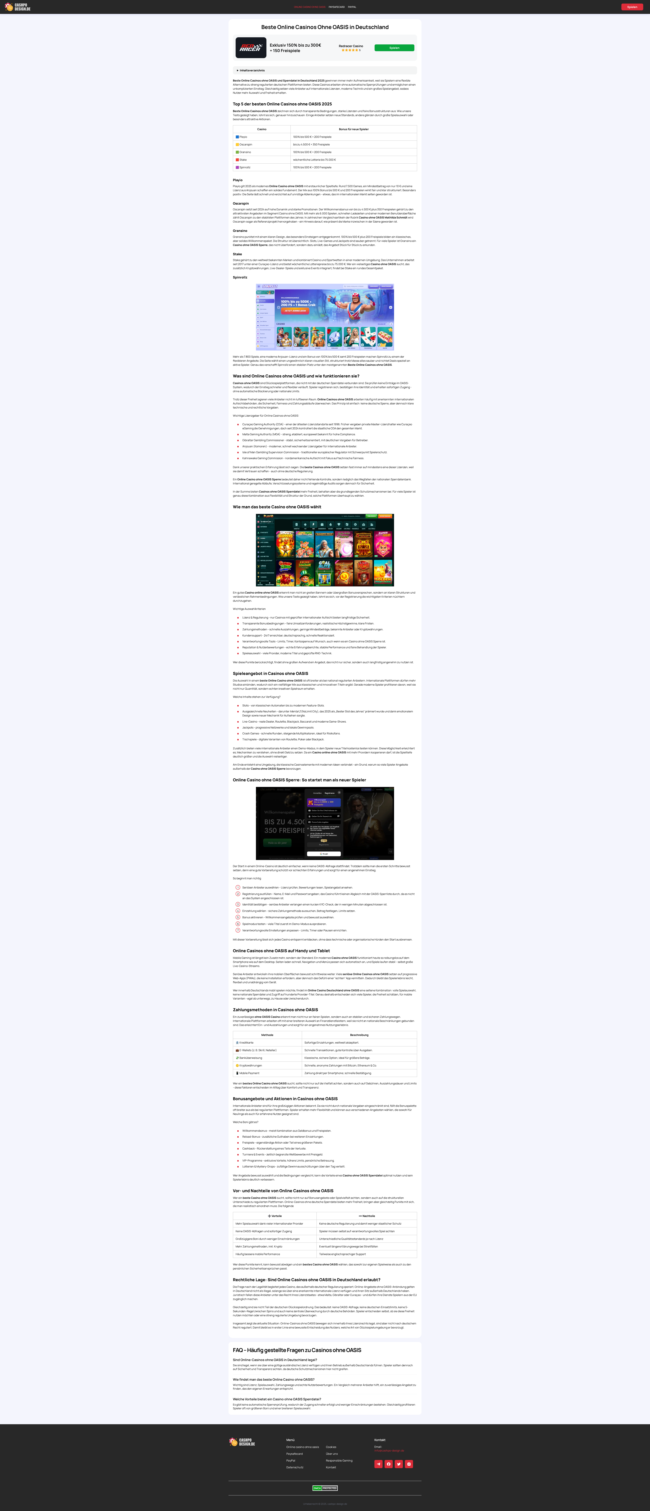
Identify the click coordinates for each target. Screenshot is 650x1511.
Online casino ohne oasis (310, 6)
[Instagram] (409, 1464)
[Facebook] (389, 1464)
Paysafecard (337, 6)
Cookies (331, 1447)
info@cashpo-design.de (389, 1450)
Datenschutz (294, 1467)
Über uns (332, 1454)
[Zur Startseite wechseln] (17, 7)
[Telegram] (378, 1464)
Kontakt (331, 1467)
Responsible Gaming (339, 1460)
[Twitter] (399, 1464)
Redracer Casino (351, 46)
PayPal (352, 6)
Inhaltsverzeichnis (252, 70)
